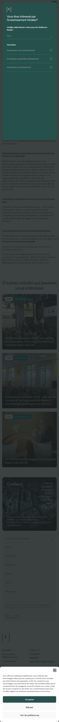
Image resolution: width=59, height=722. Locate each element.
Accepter (29, 699)
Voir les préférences (29, 715)
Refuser (29, 707)
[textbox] (29, 36)
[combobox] (29, 37)
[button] (54, 670)
